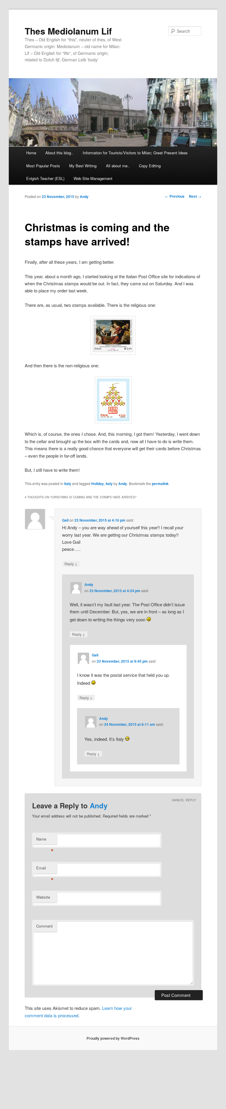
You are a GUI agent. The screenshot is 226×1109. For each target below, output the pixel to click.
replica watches (166, 1098)
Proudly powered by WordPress (113, 1038)
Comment (44, 926)
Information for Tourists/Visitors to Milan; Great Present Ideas (135, 152)
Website (43, 897)
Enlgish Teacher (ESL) (45, 178)
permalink (160, 483)
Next (195, 196)
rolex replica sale (156, 1069)
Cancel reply (184, 800)
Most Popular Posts (43, 165)
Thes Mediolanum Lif (68, 30)
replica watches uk (134, 1076)
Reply (70, 563)
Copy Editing (150, 165)
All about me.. (118, 165)
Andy (84, 196)
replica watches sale (124, 1062)
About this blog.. (59, 152)
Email (45, 869)
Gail (65, 520)
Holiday (97, 483)
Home (31, 152)
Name (45, 840)
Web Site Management (93, 178)
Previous (175, 196)
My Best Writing (83, 165)
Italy (67, 483)
